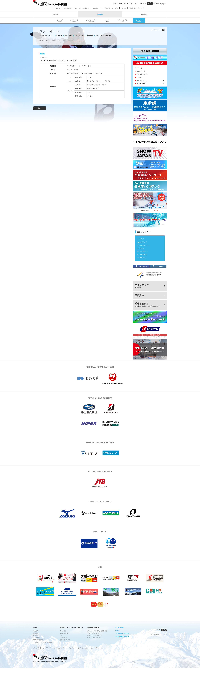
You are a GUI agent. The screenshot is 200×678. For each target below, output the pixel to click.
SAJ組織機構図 (64, 633)
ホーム (58, 8)
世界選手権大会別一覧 (93, 633)
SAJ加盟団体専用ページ (122, 636)
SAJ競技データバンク (137, 8)
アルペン (107, 20)
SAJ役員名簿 (63, 637)
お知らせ (59, 35)
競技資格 (90, 35)
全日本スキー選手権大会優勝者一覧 (97, 631)
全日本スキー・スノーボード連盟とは (76, 8)
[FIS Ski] (150, 274)
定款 (61, 635)
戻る (39, 108)
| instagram (159, 266)
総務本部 (55, 14)
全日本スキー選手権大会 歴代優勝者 (43, 642)
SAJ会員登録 (97, 8)
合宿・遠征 (68, 35)
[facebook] (148, 3)
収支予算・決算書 (65, 640)
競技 (47, 40)
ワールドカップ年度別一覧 (94, 635)
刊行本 (124, 8)
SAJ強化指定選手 (38, 640)
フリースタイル (122, 20)
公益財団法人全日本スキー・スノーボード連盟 (50, 657)
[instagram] (151, 3)
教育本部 (144, 14)
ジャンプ (59, 20)
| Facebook (142, 266)
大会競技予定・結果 (111, 8)
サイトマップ (133, 3)
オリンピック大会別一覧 (93, 637)
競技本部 (100, 14)
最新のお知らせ (37, 637)
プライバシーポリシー (120, 3)
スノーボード (139, 20)
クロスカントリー (91, 20)
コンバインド (74, 20)
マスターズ (141, 257)
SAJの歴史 (63, 631)
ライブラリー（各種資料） (104, 35)
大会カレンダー (79, 35)
